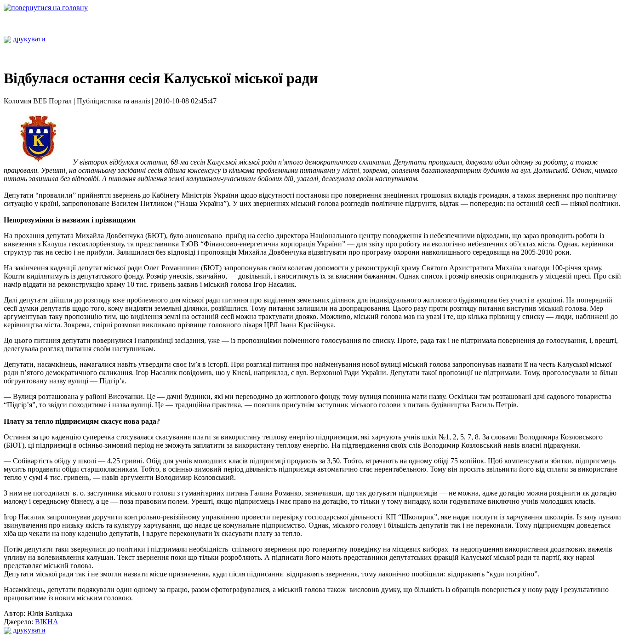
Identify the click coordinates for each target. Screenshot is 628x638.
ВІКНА (46, 622)
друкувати (28, 39)
